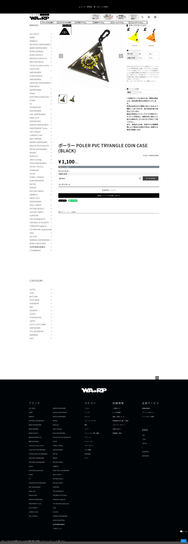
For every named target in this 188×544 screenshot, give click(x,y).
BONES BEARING (36, 51)
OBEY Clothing (35, 159)
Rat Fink (33, 184)
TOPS (32, 293)
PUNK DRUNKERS (37, 180)
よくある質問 (116, 412)
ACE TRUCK (34, 34)
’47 (31, 103)
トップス (87, 412)
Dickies (32, 93)
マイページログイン (148, 412)
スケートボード (89, 445)
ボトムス (87, 416)
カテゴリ (65, 22)
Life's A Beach (35, 131)
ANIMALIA (33, 41)
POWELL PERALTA (37, 177)
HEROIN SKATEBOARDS (39, 124)
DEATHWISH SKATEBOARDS (35, 88)
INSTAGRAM (145, 456)
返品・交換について (118, 416)
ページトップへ (157, 378)
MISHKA (33, 152)
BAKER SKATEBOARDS (38, 48)
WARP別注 (34, 335)
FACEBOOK (145, 452)
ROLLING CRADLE (37, 191)
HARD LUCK (34, 117)
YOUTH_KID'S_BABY (38, 324)
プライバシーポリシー (119, 425)
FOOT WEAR (34, 300)
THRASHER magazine (38, 226)
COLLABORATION (37, 331)
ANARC (32, 37)
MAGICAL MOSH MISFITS (39, 145)
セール (118, 22)
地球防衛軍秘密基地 (37, 247)
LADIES (32, 321)
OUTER (32, 289)
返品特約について (109, 190)
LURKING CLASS (36, 135)
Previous (61, 56)
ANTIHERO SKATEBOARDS (40, 44)
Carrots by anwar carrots (39, 65)
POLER (32, 173)
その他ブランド (57, 528)
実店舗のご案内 (117, 433)
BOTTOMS (34, 296)
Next (121, 56)
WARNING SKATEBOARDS (40, 240)
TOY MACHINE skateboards (40, 229)
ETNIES (33, 100)
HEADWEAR (34, 303)
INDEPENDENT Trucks (38, 128)
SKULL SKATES (35, 205)
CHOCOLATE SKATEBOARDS (35, 71)
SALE (32, 338)
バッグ (86, 429)
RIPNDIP (33, 187)
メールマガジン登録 (148, 416)
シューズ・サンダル (90, 421)
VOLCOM (33, 236)
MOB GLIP (34, 156)
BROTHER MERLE (37, 62)
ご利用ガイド (116, 408)
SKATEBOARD (35, 328)
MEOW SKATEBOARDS (38, 149)
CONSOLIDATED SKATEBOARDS (36, 78)
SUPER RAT (34, 215)
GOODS (33, 314)
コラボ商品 (88, 450)
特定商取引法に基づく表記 (120, 421)
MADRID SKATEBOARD (38, 142)
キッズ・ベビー (89, 441)
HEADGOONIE (35, 121)
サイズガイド (138, 81)
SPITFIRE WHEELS (37, 208)
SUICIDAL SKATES (37, 212)
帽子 (86, 425)
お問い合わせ (116, 429)
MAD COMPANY (36, 138)
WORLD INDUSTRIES (38, 243)
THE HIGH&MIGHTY (37, 219)
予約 (81, 22)
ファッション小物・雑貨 (92, 433)
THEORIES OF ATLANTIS (39, 222)
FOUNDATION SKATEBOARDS (35, 109)
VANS (32, 233)
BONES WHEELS (36, 55)
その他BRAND (35, 250)
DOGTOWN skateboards (39, 96)
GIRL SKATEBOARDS (38, 114)
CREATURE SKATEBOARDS (40, 83)
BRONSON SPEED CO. (38, 58)
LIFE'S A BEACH (33, 508)
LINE (143, 435)
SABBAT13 (34, 194)
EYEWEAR (33, 310)
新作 (99, 22)
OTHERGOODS (35, 317)
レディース (88, 437)
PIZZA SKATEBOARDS (38, 163)
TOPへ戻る (184, 531)
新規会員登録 (146, 408)
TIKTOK (144, 443)
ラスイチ (137, 22)
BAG (31, 307)
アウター (87, 408)
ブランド (47, 22)
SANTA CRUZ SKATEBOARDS (35, 200)
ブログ (144, 439)
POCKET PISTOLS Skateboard (37, 168)
